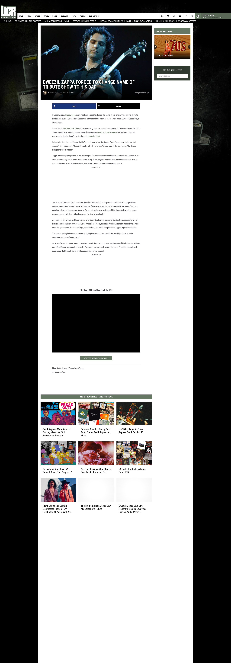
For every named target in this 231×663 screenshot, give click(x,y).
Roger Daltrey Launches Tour (84, 21)
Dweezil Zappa (68, 368)
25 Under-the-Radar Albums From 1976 (132, 471)
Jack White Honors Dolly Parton (57, 21)
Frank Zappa (70, 115)
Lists (74, 16)
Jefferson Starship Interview (111, 21)
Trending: (8, 21)
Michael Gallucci (53, 93)
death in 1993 (94, 136)
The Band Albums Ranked (165, 21)
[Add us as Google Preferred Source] (168, 16)
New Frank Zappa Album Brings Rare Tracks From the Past (96, 471)
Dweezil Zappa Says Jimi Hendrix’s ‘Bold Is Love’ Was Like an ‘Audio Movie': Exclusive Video (133, 509)
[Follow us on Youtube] (180, 16)
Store (37, 16)
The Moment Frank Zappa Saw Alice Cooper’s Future (96, 507)
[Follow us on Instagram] (174, 16)
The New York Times (71, 128)
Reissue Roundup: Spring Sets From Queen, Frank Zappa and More (95, 432)
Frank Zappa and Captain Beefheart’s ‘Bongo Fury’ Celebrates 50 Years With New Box (57, 509)
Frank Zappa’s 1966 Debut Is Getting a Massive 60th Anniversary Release (57, 432)
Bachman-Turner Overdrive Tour (139, 21)
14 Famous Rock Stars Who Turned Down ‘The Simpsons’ (57, 471)
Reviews (47, 16)
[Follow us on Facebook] (186, 16)
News (29, 16)
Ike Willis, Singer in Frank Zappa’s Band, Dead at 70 (131, 431)
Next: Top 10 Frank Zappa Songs (96, 358)
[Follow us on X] (192, 16)
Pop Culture (94, 16)
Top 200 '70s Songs (165, 55)
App (55, 16)
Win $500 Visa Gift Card (187, 21)
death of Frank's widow (107, 132)
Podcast (64, 16)
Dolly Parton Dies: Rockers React (28, 21)
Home (21, 16)
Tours (82, 16)
